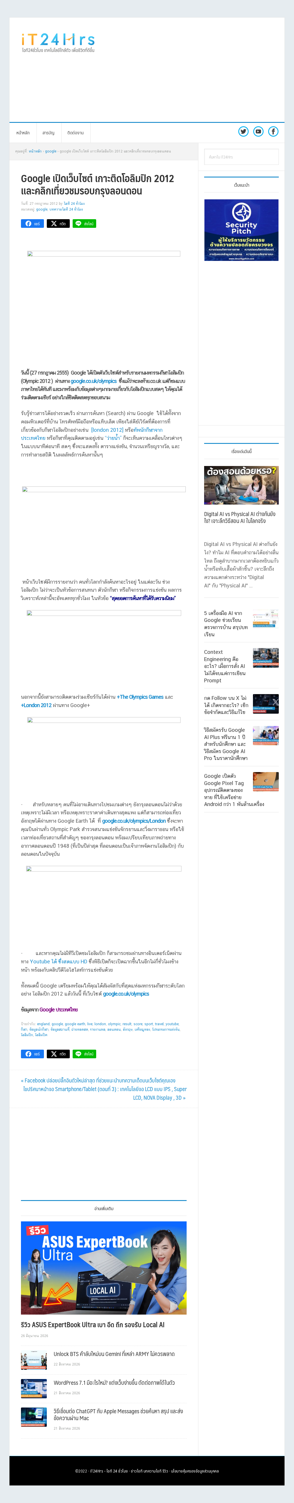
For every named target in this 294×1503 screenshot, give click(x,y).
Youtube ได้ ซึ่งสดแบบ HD (58, 961)
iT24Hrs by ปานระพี (58, 42)
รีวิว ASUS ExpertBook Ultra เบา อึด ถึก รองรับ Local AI (93, 1324)
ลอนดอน (114, 1030)
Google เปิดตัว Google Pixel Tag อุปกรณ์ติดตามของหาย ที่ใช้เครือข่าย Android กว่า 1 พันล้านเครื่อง (234, 790)
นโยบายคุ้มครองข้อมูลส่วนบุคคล (195, 1470)
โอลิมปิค (41, 1035)
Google (41, 209)
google (57, 1024)
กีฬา (24, 1030)
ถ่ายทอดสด (79, 1030)
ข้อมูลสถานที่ (60, 1030)
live (89, 1024)
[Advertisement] (200, 69)
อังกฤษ (128, 1030)
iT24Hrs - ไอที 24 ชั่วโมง (109, 1470)
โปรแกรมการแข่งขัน (166, 1030)
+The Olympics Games (140, 697)
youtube (172, 1024)
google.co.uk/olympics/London (134, 821)
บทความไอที (153, 1470)
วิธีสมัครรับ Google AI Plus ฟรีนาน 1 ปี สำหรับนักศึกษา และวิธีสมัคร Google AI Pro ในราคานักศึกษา (225, 744)
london (100, 1024)
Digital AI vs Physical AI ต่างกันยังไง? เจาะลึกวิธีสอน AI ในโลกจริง (239, 517)
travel (159, 1024)
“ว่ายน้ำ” (113, 438)
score (138, 1024)
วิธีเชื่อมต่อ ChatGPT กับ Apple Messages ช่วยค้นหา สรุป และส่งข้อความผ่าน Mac (118, 1414)
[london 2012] (106, 430)
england (43, 1024)
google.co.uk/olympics (94, 381)
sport (148, 1024)
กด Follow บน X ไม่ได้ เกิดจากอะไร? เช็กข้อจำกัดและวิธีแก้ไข (226, 705)
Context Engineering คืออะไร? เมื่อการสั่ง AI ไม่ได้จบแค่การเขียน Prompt (224, 666)
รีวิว (165, 1470)
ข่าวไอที (136, 1470)
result (127, 1024)
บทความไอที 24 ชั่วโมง (66, 209)
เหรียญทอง (142, 1030)
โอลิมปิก (27, 1035)
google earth (75, 1024)
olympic (114, 1024)
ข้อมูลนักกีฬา (39, 1030)
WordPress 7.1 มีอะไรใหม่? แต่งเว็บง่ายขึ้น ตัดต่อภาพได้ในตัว (114, 1382)
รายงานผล (97, 1030)
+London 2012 (36, 705)
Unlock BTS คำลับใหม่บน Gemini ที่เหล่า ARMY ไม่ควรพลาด (114, 1354)
